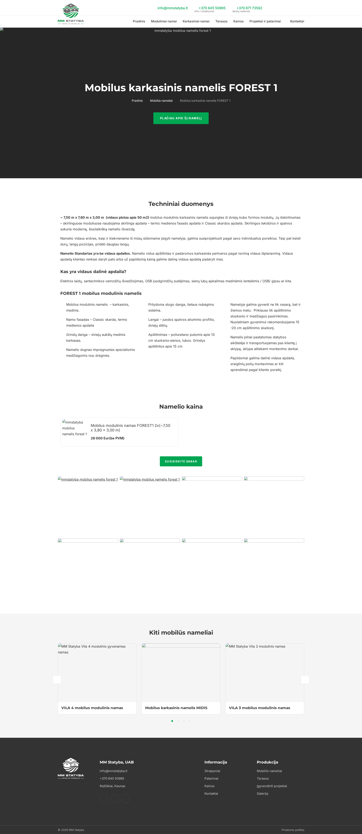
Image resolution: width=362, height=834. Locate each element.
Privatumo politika (293, 829)
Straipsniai (212, 771)
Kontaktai (297, 21)
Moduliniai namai (164, 21)
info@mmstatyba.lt (172, 8)
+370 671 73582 (247, 8)
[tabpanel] (97, 678)
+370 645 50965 (210, 8)
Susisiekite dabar (181, 461)
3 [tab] (184, 721)
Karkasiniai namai (196, 21)
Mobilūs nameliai (161, 100)
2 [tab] (178, 721)
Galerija (262, 794)
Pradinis (139, 21)
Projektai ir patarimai (265, 21)
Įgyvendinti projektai (272, 786)
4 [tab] (189, 721)
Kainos (238, 21)
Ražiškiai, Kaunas (112, 786)
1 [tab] (172, 721)
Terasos (221, 21)
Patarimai (211, 778)
